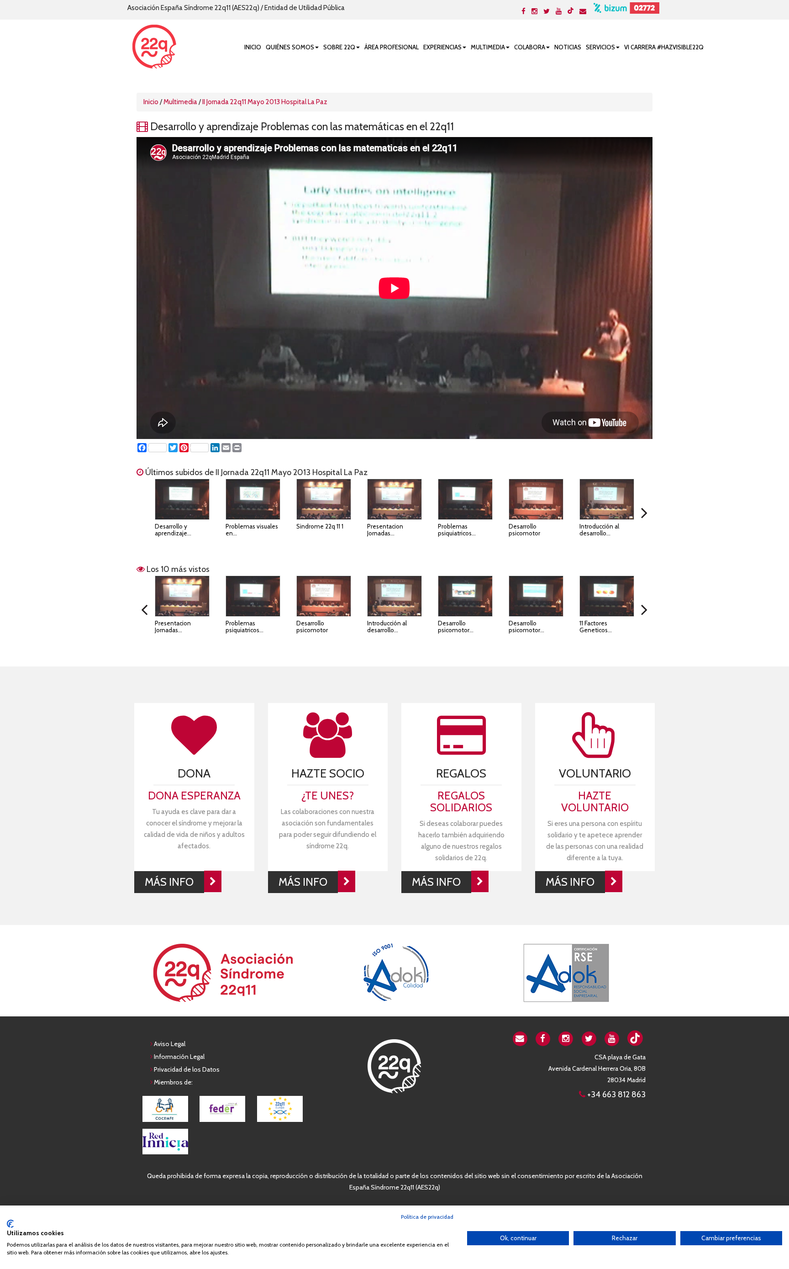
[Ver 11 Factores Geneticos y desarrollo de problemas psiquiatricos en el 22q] (606, 596)
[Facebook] (523, 11)
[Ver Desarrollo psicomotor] (536, 499)
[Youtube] (559, 11)
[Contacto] (582, 11)
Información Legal (179, 1056)
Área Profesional (391, 47)
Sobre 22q (339, 47)
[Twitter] (546, 11)
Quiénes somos (290, 47)
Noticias (567, 47)
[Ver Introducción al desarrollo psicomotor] (606, 499)
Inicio (252, 47)
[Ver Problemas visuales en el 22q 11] (253, 499)
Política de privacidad (427, 1216)
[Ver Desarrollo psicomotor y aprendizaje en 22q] (536, 596)
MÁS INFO (169, 881)
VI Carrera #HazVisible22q (664, 47)
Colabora (529, 47)
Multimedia (488, 47)
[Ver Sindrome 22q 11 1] (323, 499)
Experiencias (442, 47)
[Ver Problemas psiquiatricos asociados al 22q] (465, 499)
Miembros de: (173, 1082)
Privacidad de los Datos (187, 1069)
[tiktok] (570, 10)
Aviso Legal (169, 1044)
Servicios (600, 47)
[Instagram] (534, 11)
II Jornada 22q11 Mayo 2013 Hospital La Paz (264, 102)
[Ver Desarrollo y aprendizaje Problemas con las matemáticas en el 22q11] (182, 499)
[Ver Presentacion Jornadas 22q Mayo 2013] (394, 499)
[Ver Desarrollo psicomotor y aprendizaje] (465, 596)
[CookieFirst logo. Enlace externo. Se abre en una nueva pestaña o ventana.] (10, 1224)
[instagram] (566, 1038)
